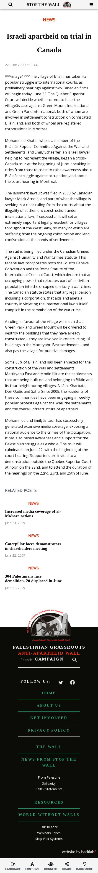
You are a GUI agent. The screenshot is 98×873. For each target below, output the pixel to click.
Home (49, 693)
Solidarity (49, 783)
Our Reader (49, 827)
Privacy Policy (49, 730)
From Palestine (49, 777)
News (49, 19)
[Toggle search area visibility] (9, 5)
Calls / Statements (49, 789)
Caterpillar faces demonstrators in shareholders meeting (33, 546)
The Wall (49, 747)
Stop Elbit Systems (49, 838)
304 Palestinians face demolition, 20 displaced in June (33, 578)
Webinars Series (49, 833)
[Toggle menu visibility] (89, 5)
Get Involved (48, 718)
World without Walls (49, 815)
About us (49, 705)
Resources (49, 802)
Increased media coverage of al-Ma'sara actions (33, 513)
